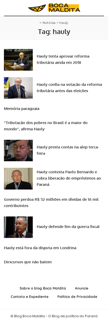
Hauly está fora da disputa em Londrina (40, 247)
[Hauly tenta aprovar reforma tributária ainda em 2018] (18, 60)
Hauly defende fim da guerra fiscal (68, 226)
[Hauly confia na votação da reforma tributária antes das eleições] (18, 88)
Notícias (49, 23)
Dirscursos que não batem (28, 261)
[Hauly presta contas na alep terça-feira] (18, 151)
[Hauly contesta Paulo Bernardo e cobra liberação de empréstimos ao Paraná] (18, 179)
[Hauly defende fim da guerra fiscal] (18, 227)
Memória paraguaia (21, 108)
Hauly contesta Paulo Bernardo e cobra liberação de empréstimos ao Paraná (69, 178)
